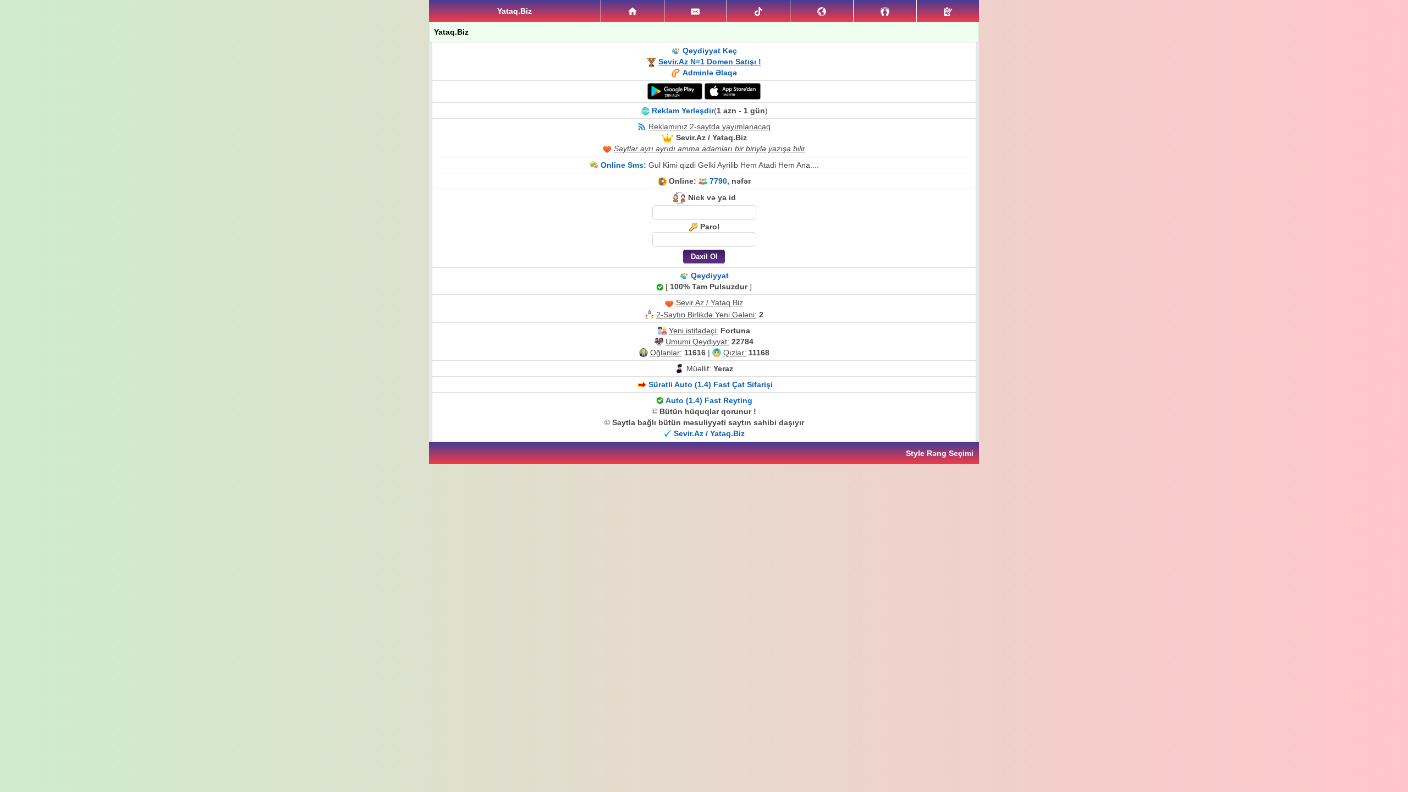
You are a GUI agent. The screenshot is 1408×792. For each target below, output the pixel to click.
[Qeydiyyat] (948, 11)
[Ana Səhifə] (632, 11)
